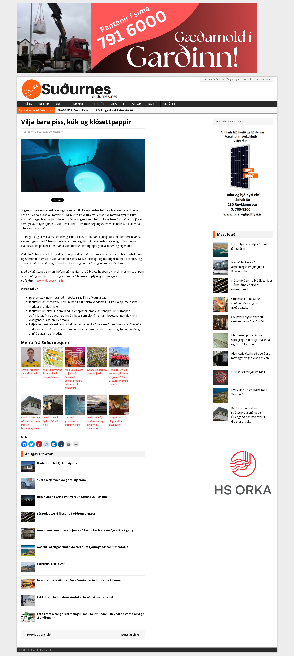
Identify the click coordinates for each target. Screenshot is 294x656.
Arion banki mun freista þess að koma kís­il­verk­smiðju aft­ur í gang (85, 530)
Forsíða (26, 104)
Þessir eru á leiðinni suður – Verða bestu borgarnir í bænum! (80, 580)
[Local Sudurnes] (147, 89)
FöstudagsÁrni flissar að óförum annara (66, 513)
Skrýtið (169, 104)
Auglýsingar (233, 79)
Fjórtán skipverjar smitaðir (248, 372)
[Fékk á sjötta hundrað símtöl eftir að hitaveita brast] (28, 603)
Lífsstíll (98, 104)
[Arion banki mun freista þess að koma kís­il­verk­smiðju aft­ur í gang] (28, 536)
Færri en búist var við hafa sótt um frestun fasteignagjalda (31, 423)
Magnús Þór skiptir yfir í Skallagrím (116, 421)
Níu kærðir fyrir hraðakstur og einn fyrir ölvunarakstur (96, 423)
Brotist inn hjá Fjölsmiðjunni (57, 463)
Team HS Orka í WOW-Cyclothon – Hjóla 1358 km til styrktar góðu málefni (118, 377)
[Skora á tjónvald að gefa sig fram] (28, 486)
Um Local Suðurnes (213, 79)
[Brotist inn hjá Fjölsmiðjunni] (28, 470)
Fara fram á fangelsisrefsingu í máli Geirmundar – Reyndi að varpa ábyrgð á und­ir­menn (90, 615)
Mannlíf (79, 104)
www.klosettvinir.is (50, 280)
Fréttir (43, 104)
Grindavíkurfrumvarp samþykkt (97, 371)
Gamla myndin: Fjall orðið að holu (51, 421)
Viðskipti (117, 104)
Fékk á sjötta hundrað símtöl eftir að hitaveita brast (75, 597)
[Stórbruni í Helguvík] (28, 570)
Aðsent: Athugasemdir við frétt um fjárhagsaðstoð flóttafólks (82, 547)
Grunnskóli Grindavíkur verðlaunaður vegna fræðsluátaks (245, 303)
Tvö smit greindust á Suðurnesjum (72, 421)
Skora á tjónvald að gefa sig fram (61, 480)
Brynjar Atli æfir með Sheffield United (30, 373)
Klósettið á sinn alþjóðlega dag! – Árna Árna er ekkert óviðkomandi (251, 285)
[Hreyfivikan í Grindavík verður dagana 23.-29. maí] (28, 503)
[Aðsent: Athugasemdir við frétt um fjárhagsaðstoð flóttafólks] (28, 553)
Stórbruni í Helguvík (51, 564)
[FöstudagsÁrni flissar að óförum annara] (28, 520)
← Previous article (37, 634)
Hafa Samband (263, 79)
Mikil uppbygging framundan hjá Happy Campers (52, 373)
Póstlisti (247, 79)
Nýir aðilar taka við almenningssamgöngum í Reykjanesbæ (247, 266)
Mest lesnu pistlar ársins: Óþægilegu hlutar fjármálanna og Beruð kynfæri (250, 339)
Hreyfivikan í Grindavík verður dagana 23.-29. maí (72, 497)
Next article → (132, 634)
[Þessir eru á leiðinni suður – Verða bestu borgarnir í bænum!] (28, 587)
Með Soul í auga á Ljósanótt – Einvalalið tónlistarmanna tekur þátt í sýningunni (74, 379)
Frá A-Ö (152, 104)
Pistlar (135, 104)
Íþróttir (61, 104)
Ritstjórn (57, 131)
